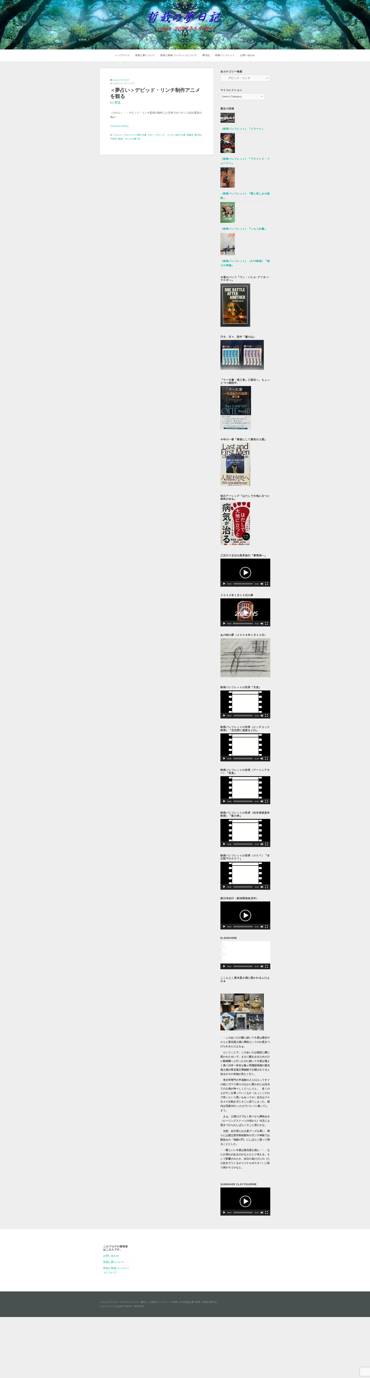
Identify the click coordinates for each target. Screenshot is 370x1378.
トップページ (122, 55)
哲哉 (117, 102)
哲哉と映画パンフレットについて (178, 55)
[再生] (224, 583)
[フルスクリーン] (266, 583)
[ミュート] (261, 583)
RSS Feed (139, 1306)
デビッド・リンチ (165, 135)
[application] (245, 573)
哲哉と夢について (145, 55)
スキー (151, 135)
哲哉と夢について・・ (116, 1262)
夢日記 (206, 55)
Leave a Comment (121, 80)
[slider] (243, 584)
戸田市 (113, 138)
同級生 (190, 135)
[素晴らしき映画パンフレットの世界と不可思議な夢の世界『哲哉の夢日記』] (185, 24)
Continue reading (119, 126)
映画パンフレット (225, 55)
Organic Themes (123, 1306)
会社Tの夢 (180, 135)
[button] (245, 572)
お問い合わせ (247, 55)
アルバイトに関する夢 (135, 135)
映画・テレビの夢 (127, 138)
